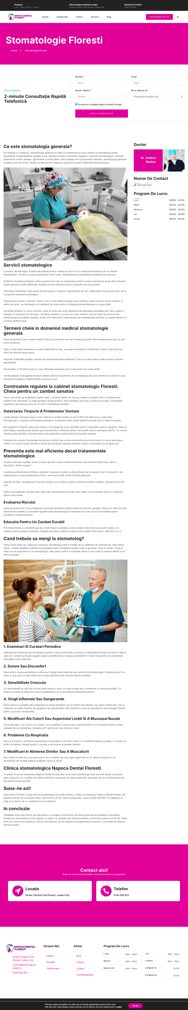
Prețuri (79, 17)
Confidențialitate (84, 974)
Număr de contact (133, 4)
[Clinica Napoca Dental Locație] (64, 6)
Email (134, 76)
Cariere (80, 962)
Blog (109, 17)
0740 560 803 (130, 7)
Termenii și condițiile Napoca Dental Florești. (100, 104)
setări (119, 1007)
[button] (177, 17)
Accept (135, 1005)
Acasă (45, 17)
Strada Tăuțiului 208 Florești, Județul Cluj (86, 7)
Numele (79, 76)
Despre (50, 955)
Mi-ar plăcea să (139, 90)
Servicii (95, 17)
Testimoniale (52, 968)
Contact (80, 968)
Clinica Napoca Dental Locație (83, 4)
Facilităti (50, 962)
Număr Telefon (83, 90)
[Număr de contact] (119, 6)
